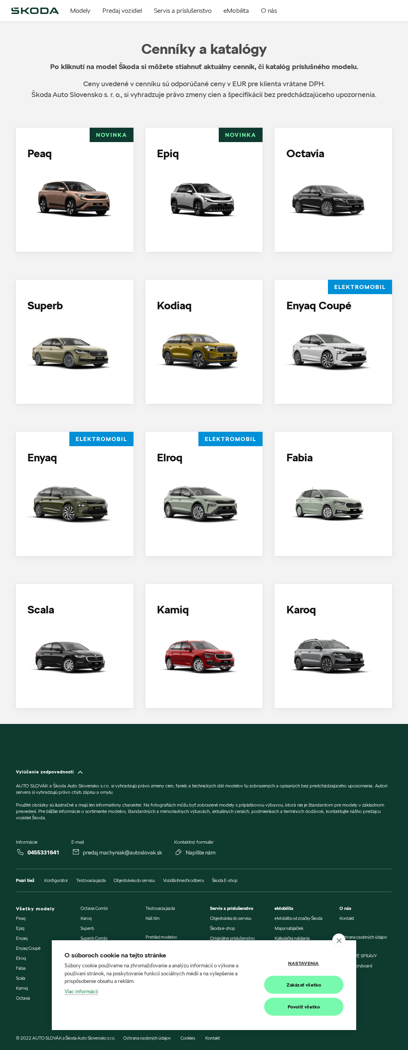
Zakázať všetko (304, 985)
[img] (35, 11)
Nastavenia (303, 963)
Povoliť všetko (304, 1007)
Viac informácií (81, 991)
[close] (338, 940)
